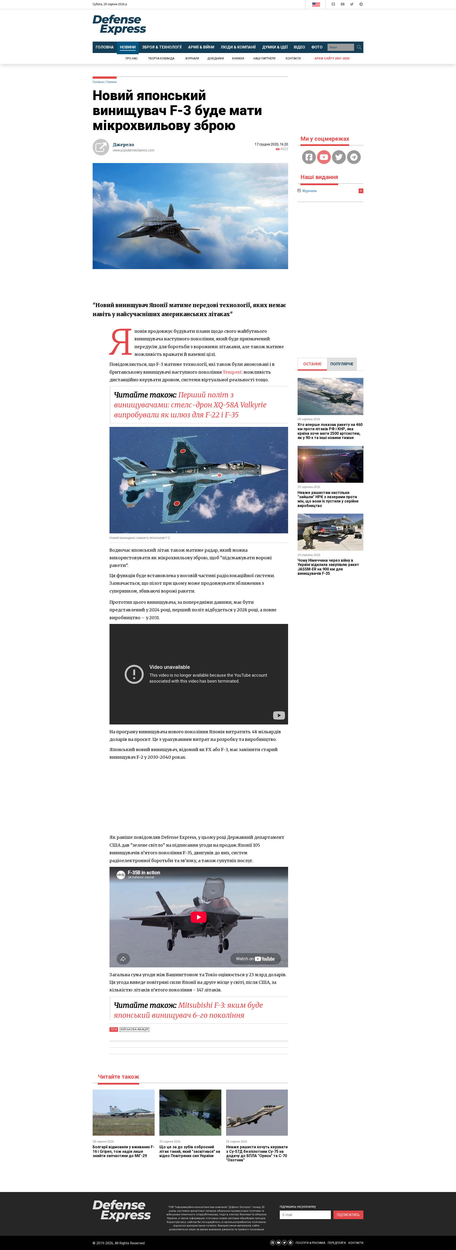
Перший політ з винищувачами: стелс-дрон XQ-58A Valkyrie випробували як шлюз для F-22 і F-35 (190, 404)
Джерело (123, 144)
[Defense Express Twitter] (352, 5)
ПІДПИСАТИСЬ (348, 1215)
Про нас (131, 58)
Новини (111, 82)
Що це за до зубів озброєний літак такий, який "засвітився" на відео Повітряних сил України (189, 1151)
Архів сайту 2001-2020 (331, 58)
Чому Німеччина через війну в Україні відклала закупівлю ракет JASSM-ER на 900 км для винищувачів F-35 (328, 567)
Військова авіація (134, 1029)
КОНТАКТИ (355, 1243)
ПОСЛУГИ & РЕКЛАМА (310, 1243)
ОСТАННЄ (312, 364)
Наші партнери (264, 58)
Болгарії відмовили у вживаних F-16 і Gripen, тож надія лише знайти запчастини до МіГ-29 (123, 1151)
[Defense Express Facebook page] (334, 5)
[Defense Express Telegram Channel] (361, 5)
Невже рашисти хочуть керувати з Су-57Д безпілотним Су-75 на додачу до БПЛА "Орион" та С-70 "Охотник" (257, 1153)
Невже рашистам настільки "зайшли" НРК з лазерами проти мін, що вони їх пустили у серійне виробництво (328, 499)
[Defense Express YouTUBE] (343, 5)
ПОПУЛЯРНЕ (341, 364)
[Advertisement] (267, 25)
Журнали (192, 58)
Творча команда (161, 58)
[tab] (312, 364)
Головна (98, 82)
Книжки (238, 58)
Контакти (293, 58)
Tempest (232, 372)
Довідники (215, 58)
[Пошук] (359, 47)
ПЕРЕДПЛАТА (337, 1243)
